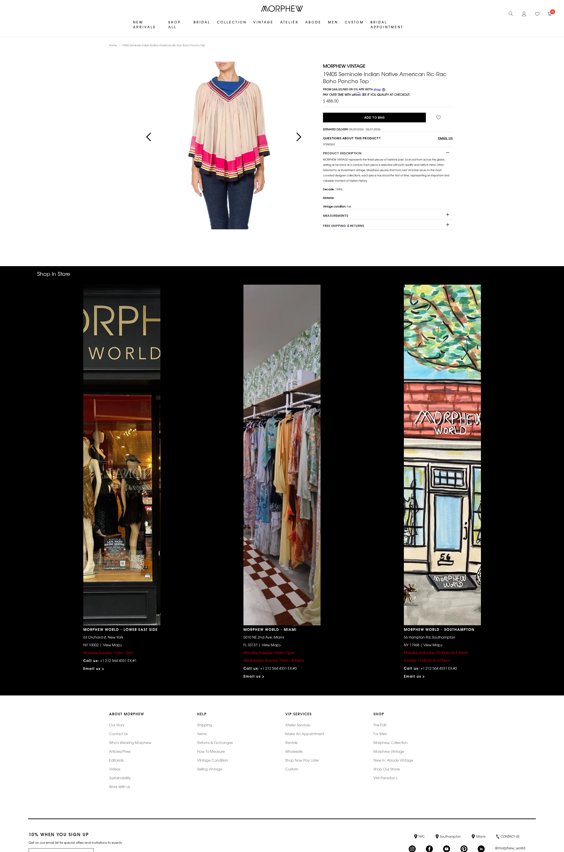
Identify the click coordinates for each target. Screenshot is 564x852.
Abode (313, 22)
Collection (232, 22)
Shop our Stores (386, 769)
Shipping (204, 724)
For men (380, 733)
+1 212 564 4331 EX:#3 (278, 668)
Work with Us (119, 786)
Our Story (116, 724)
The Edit (379, 724)
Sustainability (120, 777)
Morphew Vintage (388, 751)
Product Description (342, 153)
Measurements (335, 215)
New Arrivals (144, 24)
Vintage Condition (212, 760)
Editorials (116, 760)
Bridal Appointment (387, 24)
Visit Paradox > (385, 777)
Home (113, 45)
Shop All (174, 24)
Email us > (94, 668)
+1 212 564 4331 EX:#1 (118, 660)
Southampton (450, 836)
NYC (422, 836)
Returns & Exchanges (215, 742)
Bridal (202, 22)
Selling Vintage (209, 769)
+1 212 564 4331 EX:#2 (439, 668)
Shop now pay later (302, 760)
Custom (354, 22)
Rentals (291, 742)
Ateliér (289, 22)
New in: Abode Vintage (393, 760)
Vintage (263, 22)
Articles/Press (119, 751)
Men (333, 22)
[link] (511, 13)
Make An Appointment (304, 733)
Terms (201, 733)
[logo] (282, 8)
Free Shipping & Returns (343, 226)
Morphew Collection (390, 742)
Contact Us (118, 733)
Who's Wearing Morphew (130, 742)
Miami (480, 836)
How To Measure (211, 751)
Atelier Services (297, 724)
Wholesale (293, 751)
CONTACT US (510, 836)
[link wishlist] (439, 117)
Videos (114, 769)
